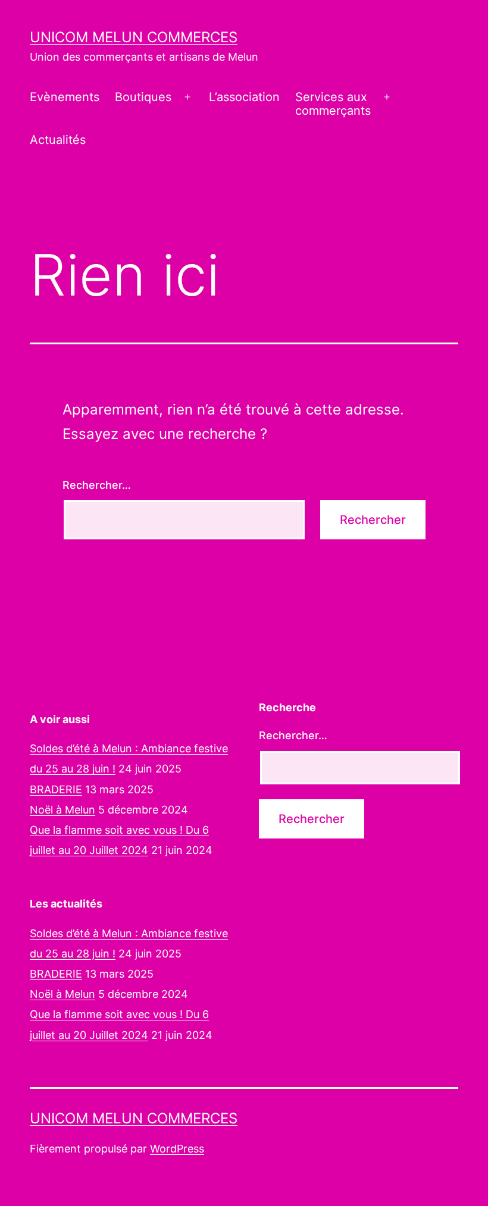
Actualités (58, 140)
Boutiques (143, 97)
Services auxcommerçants (333, 104)
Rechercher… (96, 485)
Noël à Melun (62, 809)
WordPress (177, 1148)
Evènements (64, 97)
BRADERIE (56, 789)
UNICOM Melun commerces (133, 37)
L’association (244, 97)
